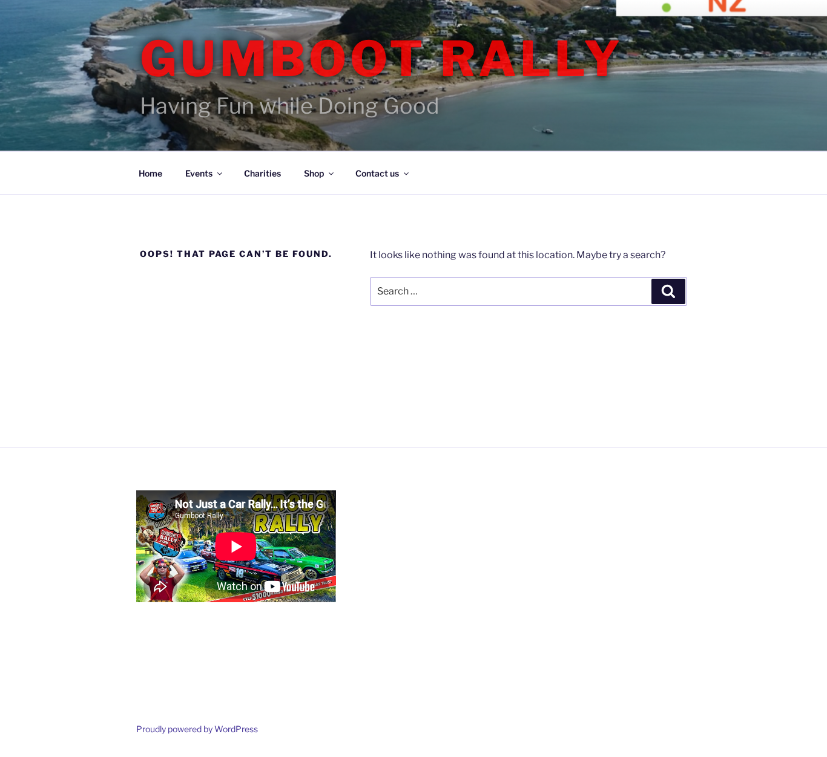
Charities (262, 173)
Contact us (377, 173)
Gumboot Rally (382, 59)
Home (150, 173)
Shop (314, 173)
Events (199, 173)
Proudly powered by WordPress (197, 729)
